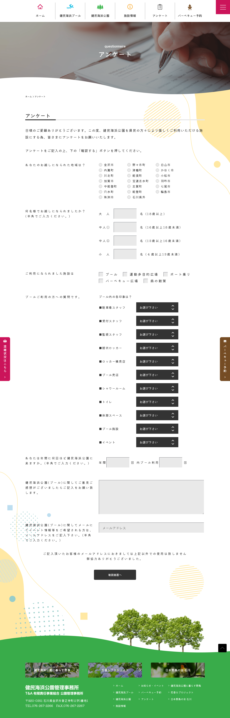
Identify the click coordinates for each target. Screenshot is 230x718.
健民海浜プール (70, 15)
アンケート (160, 15)
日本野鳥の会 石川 (177, 670)
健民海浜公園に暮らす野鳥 (52, 670)
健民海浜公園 (100, 15)
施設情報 (130, 15)
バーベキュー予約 (190, 15)
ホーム (40, 15)
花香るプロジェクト (115, 670)
